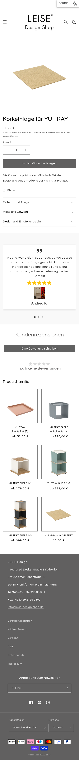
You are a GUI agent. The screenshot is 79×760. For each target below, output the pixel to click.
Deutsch (57, 727)
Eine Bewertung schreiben (39, 348)
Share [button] (11, 190)
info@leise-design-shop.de (26, 607)
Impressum (15, 664)
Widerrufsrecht (17, 629)
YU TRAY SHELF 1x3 (20, 535)
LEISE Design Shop (43, 755)
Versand (13, 638)
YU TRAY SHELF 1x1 (20, 483)
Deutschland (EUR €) (25, 727)
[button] (5, 22)
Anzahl (7, 142)
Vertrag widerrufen (20, 621)
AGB (10, 646)
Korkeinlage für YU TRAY (59, 535)
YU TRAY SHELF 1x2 (58, 483)
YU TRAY (20, 427)
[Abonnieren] (67, 688)
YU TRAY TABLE (59, 427)
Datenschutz (16, 655)
